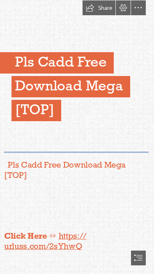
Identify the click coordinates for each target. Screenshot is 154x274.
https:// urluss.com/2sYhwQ (45, 241)
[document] (77, 137)
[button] (99, 7)
